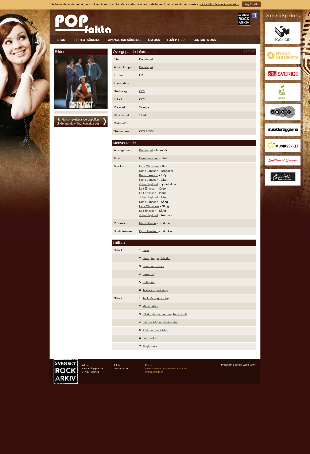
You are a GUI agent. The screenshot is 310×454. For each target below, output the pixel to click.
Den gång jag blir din (156, 258)
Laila (146, 250)
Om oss (154, 40)
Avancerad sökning (124, 40)
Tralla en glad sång (155, 290)
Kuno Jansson (148, 170)
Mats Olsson (147, 223)
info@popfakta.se (154, 372)
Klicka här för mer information (219, 4)
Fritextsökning (87, 40)
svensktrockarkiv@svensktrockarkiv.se (165, 368)
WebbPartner (249, 364)
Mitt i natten (150, 306)
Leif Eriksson (147, 188)
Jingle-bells (150, 346)
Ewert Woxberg (149, 158)
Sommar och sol (153, 266)
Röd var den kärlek (155, 330)
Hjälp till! (176, 40)
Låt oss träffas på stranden (160, 322)
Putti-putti (149, 282)
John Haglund (148, 184)
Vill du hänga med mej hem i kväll (165, 314)
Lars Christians (149, 166)
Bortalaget (146, 67)
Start (62, 40)
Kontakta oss (204, 40)
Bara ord (148, 274)
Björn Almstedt (148, 231)
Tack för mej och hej (156, 298)
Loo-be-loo (150, 338)
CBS (142, 91)
